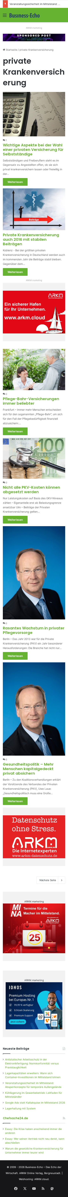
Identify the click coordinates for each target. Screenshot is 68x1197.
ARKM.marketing (34, 28)
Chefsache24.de (15, 1118)
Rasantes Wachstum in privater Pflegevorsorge (33, 630)
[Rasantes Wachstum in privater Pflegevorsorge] (34, 572)
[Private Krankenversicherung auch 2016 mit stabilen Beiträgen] (34, 209)
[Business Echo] (24, 15)
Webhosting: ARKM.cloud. (34, 1179)
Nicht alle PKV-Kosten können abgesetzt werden (31, 490)
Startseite (11, 49)
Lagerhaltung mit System (20, 1108)
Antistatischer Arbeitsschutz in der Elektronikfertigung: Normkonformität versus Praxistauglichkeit (32, 1063)
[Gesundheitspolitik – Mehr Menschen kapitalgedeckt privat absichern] (34, 709)
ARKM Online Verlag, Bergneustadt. (40, 1173)
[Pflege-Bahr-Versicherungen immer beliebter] (34, 369)
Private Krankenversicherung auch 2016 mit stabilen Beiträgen (31, 239)
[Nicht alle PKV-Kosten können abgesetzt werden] (34, 458)
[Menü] (5, 16)
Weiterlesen (15, 181)
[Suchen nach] (63, 16)
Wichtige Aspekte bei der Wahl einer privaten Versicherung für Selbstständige (33, 149)
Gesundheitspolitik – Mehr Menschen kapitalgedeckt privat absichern (28, 769)
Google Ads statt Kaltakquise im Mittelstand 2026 (35, 1102)
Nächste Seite (47, 880)
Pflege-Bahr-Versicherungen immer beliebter (31, 401)
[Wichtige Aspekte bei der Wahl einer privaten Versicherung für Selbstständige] (34, 114)
